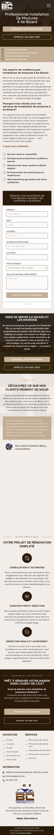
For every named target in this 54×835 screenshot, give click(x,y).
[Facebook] (24, 785)
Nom (8, 221)
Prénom (10, 210)
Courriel (11, 231)
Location (11, 253)
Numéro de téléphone (17, 242)
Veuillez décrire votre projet (21, 274)
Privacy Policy (39, 302)
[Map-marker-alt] (29, 785)
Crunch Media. (25, 833)
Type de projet (13, 264)
